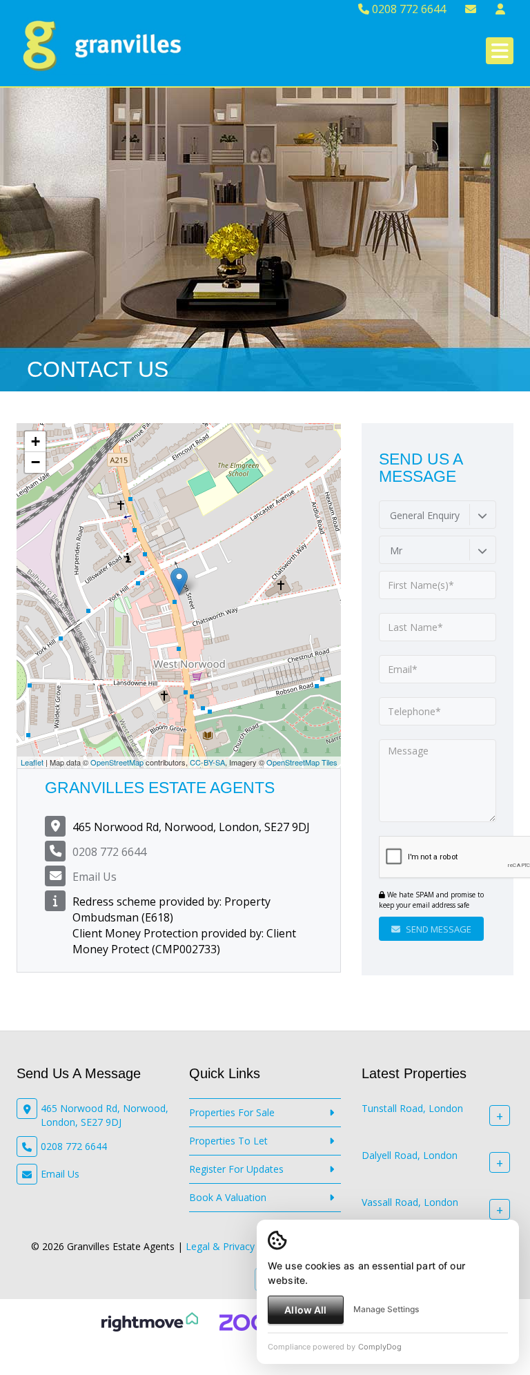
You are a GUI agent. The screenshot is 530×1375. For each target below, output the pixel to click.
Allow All (305, 1310)
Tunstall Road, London (412, 1108)
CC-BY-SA (207, 762)
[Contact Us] (500, 9)
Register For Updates (236, 1169)
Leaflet (32, 762)
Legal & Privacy (220, 1246)
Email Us (94, 876)
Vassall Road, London (410, 1202)
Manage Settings (386, 1309)
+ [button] (35, 441)
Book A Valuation (227, 1197)
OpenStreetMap (117, 762)
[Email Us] (470, 9)
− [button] (35, 462)
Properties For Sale (232, 1112)
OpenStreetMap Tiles (301, 762)
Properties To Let (228, 1140)
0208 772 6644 (407, 9)
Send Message (437, 929)
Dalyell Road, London (410, 1155)
